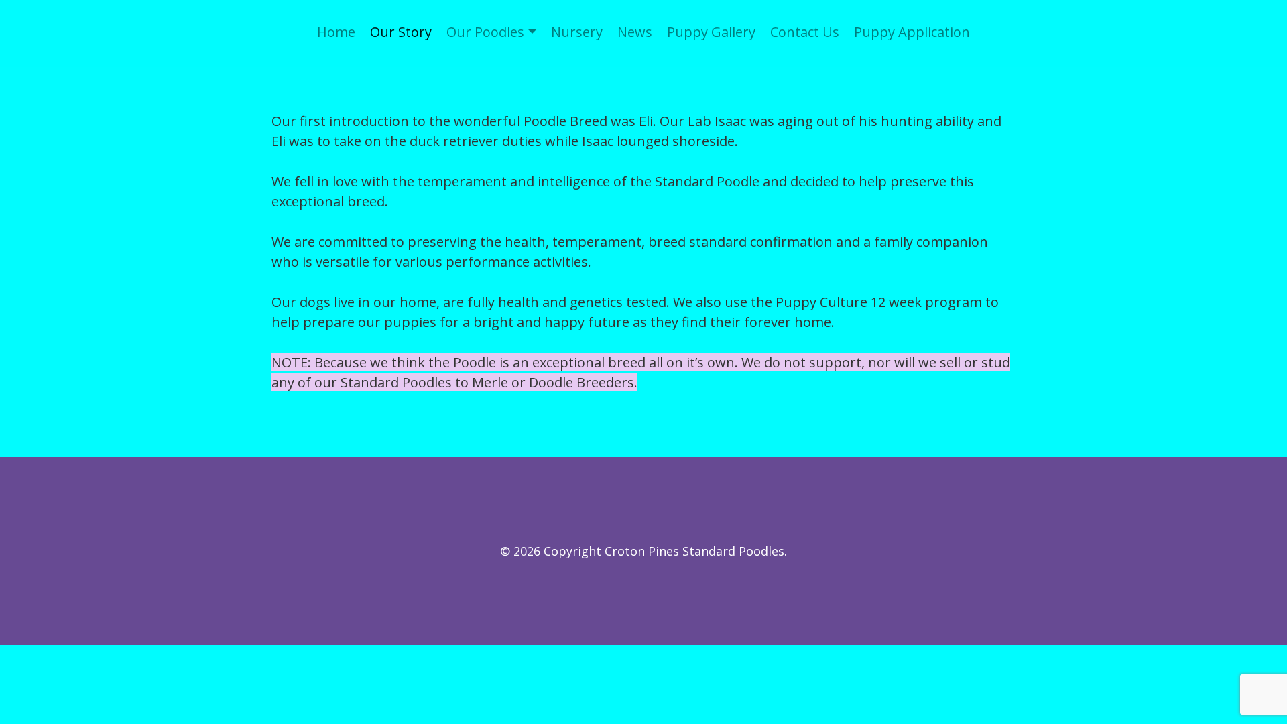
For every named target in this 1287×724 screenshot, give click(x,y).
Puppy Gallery (711, 32)
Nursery (577, 32)
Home (336, 32)
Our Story (401, 32)
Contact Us (804, 32)
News (634, 32)
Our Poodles (485, 32)
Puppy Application (912, 32)
